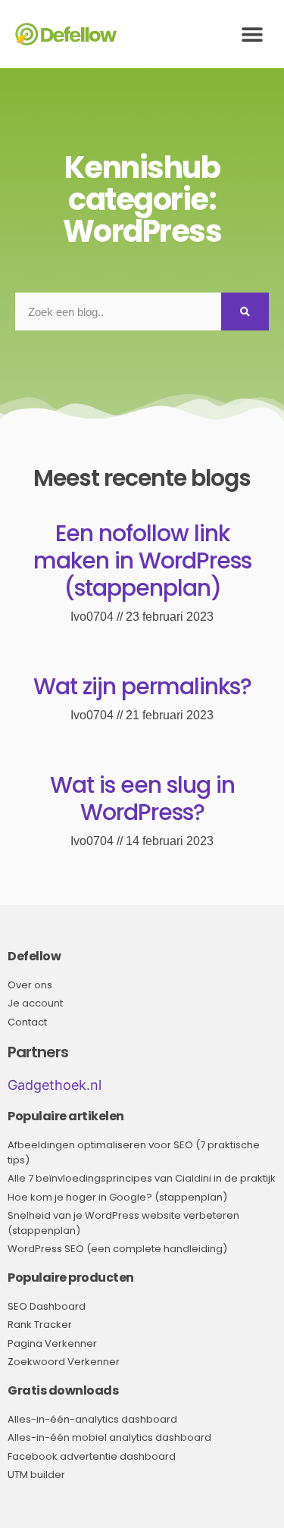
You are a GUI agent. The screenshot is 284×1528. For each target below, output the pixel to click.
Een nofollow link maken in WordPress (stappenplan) (142, 560)
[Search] (245, 311)
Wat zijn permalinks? (142, 686)
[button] (252, 34)
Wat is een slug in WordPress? (142, 798)
